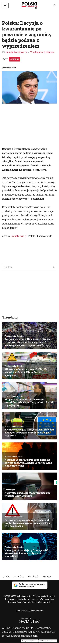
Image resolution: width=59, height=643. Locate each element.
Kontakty (18, 576)
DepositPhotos (36, 610)
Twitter (47, 576)
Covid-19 (14, 59)
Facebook (33, 576)
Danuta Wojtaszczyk (16, 51)
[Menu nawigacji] (5, 5)
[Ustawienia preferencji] (56, 482)
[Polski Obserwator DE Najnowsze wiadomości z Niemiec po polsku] (29, 5)
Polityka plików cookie (48, 641)
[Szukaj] (55, 5)
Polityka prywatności (29, 641)
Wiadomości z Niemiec (42, 51)
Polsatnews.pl (19, 236)
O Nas (6, 576)
